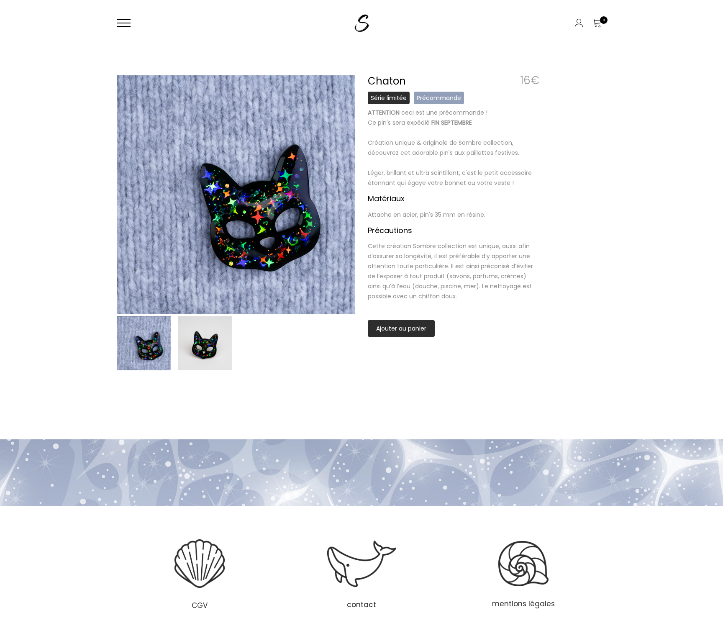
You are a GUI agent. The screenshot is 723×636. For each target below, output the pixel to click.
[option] (236, 194)
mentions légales (523, 604)
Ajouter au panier (401, 328)
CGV (200, 605)
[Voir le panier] (597, 23)
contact (361, 605)
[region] (361, 573)
